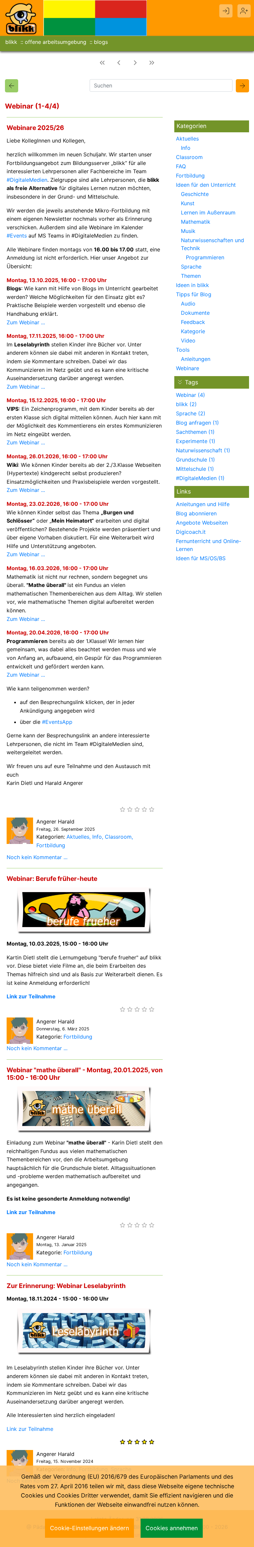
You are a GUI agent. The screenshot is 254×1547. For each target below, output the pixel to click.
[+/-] (180, 382)
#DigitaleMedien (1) (200, 478)
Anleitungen (195, 359)
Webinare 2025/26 (35, 128)
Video (188, 340)
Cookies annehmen (172, 1528)
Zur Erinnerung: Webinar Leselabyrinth (66, 1286)
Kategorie (193, 331)
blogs (101, 42)
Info (97, 836)
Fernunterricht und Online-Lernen (208, 545)
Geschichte (195, 194)
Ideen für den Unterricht (206, 184)
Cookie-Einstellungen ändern (89, 1528)
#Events (17, 235)
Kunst (187, 203)
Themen (191, 276)
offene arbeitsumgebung (55, 42)
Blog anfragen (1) (197, 422)
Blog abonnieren (196, 513)
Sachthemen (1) (195, 432)
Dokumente (195, 312)
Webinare (187, 368)
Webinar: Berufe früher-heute (52, 879)
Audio (188, 303)
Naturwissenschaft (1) (203, 450)
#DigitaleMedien (27, 180)
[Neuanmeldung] (244, 10)
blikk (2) (186, 404)
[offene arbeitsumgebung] (95, 17)
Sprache (191, 266)
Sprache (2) (190, 413)
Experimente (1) (195, 441)
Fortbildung (50, 845)
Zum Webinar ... (26, 322)
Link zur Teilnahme (31, 996)
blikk (11, 42)
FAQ (181, 166)
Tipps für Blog (193, 294)
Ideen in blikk (192, 285)
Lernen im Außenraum (208, 212)
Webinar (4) (190, 395)
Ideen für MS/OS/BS (201, 558)
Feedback (193, 322)
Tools (183, 349)
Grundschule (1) (195, 459)
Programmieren (205, 257)
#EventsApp (57, 722)
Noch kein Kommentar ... (37, 857)
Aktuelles (77, 836)
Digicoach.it (191, 532)
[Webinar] (11, 85)
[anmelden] (226, 10)
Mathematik (195, 221)
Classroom (118, 836)
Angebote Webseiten (202, 522)
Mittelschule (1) (195, 469)
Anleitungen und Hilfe (203, 504)
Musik (188, 231)
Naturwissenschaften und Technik (212, 244)
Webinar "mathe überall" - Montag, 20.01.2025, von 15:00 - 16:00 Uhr (85, 1073)
